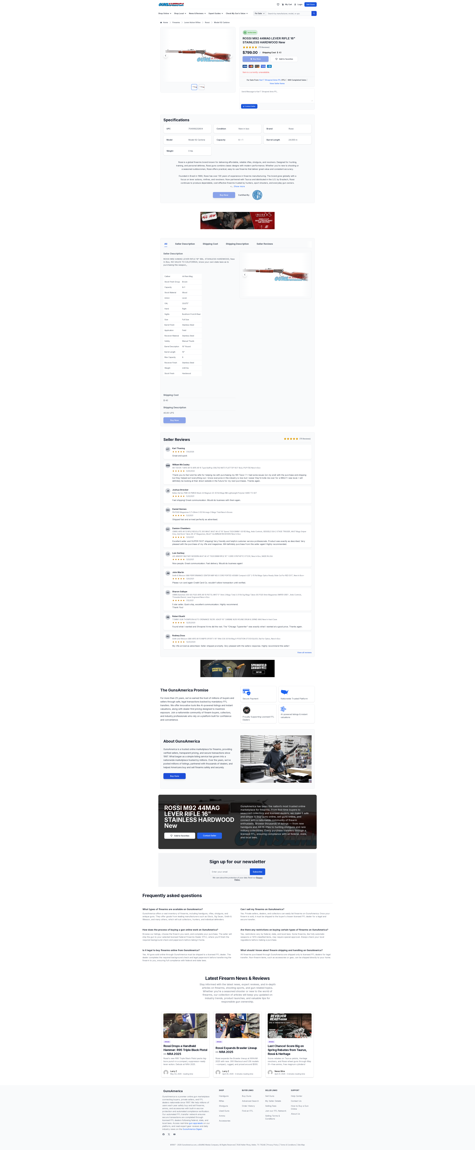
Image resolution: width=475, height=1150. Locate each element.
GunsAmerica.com (189, 1145)
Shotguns (223, 1106)
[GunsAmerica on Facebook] (163, 1134)
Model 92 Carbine (222, 22)
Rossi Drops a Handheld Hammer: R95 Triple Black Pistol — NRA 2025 (185, 1050)
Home (165, 22)
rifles (211, 913)
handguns (203, 913)
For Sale (258, 13)
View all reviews (304, 652)
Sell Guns (310, 4)
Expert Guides (215, 13)
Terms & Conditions (288, 1145)
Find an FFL (247, 1111)
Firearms (176, 22)
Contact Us (296, 1101)
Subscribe (257, 872)
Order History (248, 1106)
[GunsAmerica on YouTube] (174, 1134)
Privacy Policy (273, 1145)
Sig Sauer (218, 916)
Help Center (296, 1096)
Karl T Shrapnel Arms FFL (270, 80)
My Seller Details (273, 1101)
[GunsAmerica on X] (169, 1134)
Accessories (224, 1120)
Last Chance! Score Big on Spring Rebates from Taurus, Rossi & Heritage (287, 1050)
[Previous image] (165, 55)
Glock (210, 916)
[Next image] (230, 55)
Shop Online (163, 13)
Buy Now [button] (257, 59)
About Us (295, 1114)
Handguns (224, 1096)
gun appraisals (196, 1123)
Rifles (221, 1101)
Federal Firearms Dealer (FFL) (193, 937)
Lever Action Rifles (192, 22)
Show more (239, 186)
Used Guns (224, 1111)
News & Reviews (196, 13)
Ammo (222, 1116)
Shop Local (179, 13)
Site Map (301, 1145)
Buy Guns (174, 776)
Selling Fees (270, 1106)
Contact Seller (250, 106)
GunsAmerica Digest (192, 1129)
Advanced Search (250, 1101)
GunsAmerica (173, 1091)
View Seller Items (277, 83)
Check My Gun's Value (235, 13)
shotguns (219, 913)
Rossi (207, 22)
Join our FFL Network (275, 1111)
